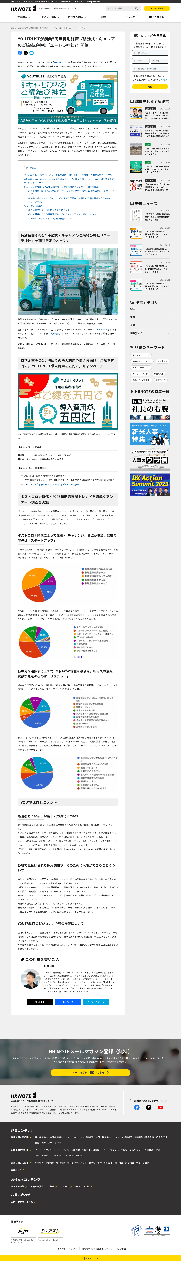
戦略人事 (160, 373)
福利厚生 (108, 1162)
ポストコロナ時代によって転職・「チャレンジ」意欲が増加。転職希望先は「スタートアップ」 (71, 192)
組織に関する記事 (19, 1150)
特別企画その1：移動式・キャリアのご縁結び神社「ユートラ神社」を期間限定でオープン (68, 175)
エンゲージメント (142, 379)
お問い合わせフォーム (22, 1201)
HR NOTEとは (82, 1186)
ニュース (130, 17)
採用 (132, 309)
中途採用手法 (56, 1137)
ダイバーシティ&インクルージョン (52, 1150)
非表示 (32, 168)
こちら (164, 80)
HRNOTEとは (157, 17)
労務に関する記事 (19, 1162)
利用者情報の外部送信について (97, 1248)
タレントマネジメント (132, 1150)
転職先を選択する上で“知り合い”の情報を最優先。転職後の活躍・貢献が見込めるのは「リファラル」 (71, 200)
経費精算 (129, 1162)
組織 (132, 317)
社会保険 (39, 1162)
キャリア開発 (41, 1155)
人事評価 (75, 1150)
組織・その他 (76, 1155)
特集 (103, 17)
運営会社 (121, 1248)
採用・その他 (54, 1142)
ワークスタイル (111, 1150)
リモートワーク (141, 373)
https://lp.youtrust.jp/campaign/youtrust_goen (55, 484)
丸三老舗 (55, 333)
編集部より (136, 333)
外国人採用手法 (103, 1137)
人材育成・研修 (152, 1150)
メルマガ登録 (157, 8)
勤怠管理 (60, 1162)
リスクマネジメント (77, 1162)
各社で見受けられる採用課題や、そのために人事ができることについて (63, 214)
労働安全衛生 (95, 1162)
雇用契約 (161, 379)
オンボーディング (142, 367)
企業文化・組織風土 (91, 1150)
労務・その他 (142, 1162)
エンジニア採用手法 (123, 1137)
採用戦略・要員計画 (144, 1137)
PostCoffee (102, 329)
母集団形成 (161, 1137)
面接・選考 (40, 1142)
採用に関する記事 (19, 1137)
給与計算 (119, 1162)
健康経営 (163, 361)
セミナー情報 (17, 1186)
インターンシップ (142, 355)
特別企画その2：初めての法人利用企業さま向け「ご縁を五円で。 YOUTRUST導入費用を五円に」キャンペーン (69, 181)
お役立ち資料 (37, 1186)
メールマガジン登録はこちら (88, 1072)
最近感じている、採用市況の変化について (49, 210)
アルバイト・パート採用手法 (79, 1137)
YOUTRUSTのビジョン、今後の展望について (50, 218)
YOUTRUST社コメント (35, 205)
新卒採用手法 (41, 1137)
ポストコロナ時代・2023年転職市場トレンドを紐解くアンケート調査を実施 (61, 186)
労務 (132, 325)
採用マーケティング (143, 361)
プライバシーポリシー (66, 1248)
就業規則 (50, 1162)
